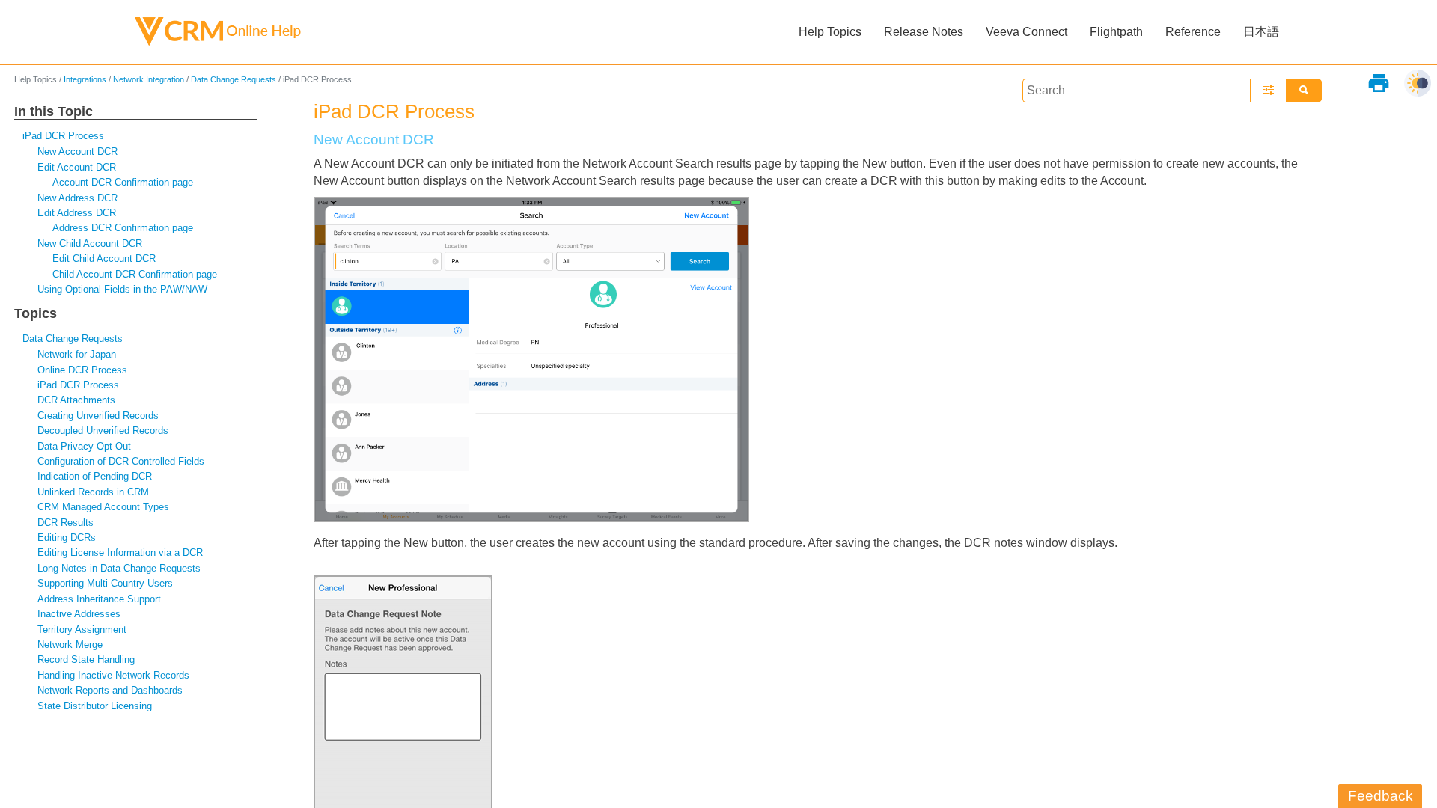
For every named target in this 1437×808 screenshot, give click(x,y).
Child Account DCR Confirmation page (134, 274)
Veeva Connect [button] (1026, 31)
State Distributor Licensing (94, 705)
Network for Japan (76, 354)
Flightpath (1116, 31)
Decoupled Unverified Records (102, 430)
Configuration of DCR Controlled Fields (120, 461)
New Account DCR (77, 151)
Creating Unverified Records (98, 415)
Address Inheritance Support (99, 599)
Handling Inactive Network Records (113, 675)
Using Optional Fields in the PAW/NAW (122, 289)
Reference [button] (1193, 31)
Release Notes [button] (923, 31)
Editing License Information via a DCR (120, 552)
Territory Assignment (81, 629)
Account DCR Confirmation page (122, 182)
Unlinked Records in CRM (93, 492)
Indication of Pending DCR (94, 476)
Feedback (1380, 796)
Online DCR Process (82, 370)
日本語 (1261, 31)
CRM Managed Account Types (103, 506)
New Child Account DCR (89, 243)
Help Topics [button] (830, 31)
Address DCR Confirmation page (122, 227)
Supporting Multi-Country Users (105, 583)
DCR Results (65, 522)
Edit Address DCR (76, 212)
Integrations (85, 79)
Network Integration (148, 79)
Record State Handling (86, 659)
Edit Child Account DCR (104, 258)
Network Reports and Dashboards (110, 690)
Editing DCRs (66, 537)
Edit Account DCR (76, 167)
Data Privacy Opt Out (84, 446)
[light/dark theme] (1417, 83)
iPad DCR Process (63, 135)
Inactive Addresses (78, 613)
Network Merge (70, 644)
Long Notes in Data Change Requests (119, 568)
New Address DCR (77, 197)
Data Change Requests (233, 79)
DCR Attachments (76, 399)
